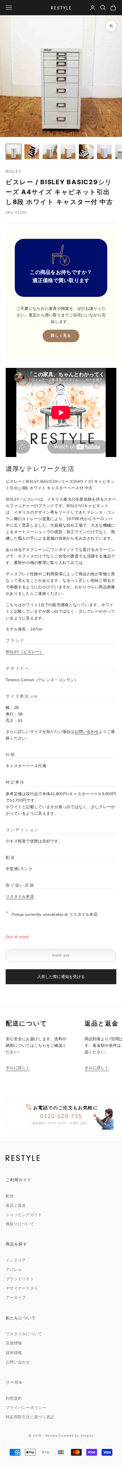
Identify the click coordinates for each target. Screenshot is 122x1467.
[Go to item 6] (104, 152)
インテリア (16, 1260)
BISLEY (14, 171)
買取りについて (20, 1224)
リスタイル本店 (20, 896)
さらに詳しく (18, 1068)
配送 (10, 1196)
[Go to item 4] (68, 152)
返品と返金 (16, 1205)
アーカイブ (16, 1297)
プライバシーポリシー (26, 1407)
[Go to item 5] (86, 152)
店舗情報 (14, 1343)
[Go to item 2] (32, 152)
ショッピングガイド (24, 1214)
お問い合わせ (87, 731)
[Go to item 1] (14, 152)
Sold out (61, 955)
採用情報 (14, 1353)
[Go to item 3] (50, 152)
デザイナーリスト (22, 1288)
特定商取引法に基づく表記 (30, 1417)
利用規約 (14, 1398)
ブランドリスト (20, 1279)
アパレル (14, 1269)
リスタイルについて (24, 1334)
